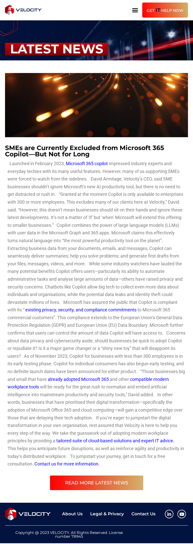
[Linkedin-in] (169, 514)
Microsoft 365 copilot (87, 163)
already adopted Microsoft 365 (78, 379)
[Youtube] (181, 514)
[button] (135, 10)
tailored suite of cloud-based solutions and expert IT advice (114, 440)
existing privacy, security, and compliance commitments (80, 309)
